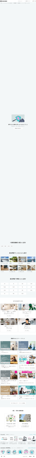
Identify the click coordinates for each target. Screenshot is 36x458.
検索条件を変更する (18, 128)
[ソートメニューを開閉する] (1, 456)
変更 (33, 456)
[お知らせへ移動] (33, 1)
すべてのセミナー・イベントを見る (18, 403)
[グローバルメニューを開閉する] (35, 1)
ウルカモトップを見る (32, 434)
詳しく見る (9, 315)
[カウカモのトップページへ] (3, 1)
